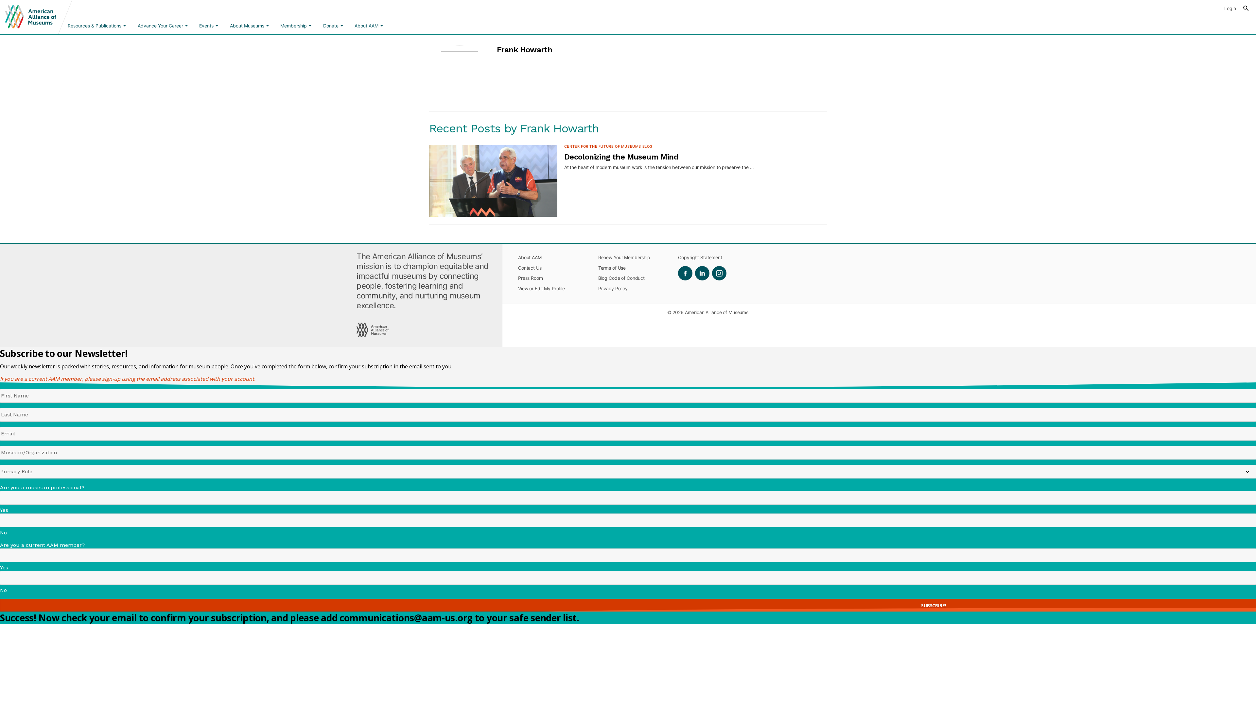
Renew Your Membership (624, 257)
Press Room (530, 278)
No (3, 533)
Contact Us (530, 268)
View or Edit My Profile (541, 288)
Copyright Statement (700, 257)
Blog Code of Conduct (621, 278)
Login (1230, 8)
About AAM (530, 257)
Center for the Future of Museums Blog (608, 146)
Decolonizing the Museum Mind (621, 156)
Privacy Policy (613, 288)
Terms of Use (612, 268)
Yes (4, 510)
